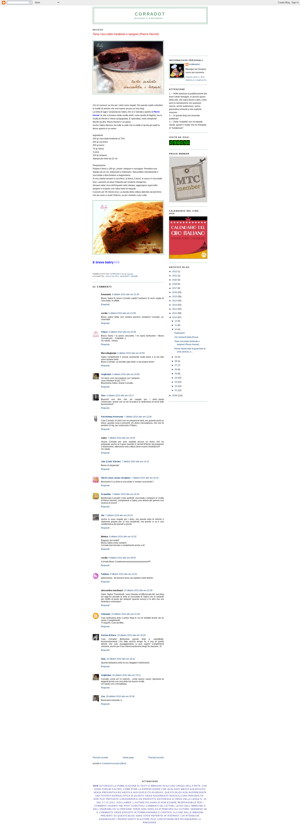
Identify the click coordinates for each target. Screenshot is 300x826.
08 (176, 361)
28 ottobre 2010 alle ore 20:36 (120, 696)
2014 (175, 300)
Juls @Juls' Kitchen (111, 461)
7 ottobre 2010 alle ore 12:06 (138, 417)
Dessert (125, 276)
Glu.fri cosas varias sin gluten (115, 478)
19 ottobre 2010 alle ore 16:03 (131, 635)
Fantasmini (179, 333)
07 (176, 365)
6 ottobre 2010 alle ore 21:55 (125, 294)
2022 (175, 271)
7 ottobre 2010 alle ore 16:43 (125, 494)
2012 (175, 309)
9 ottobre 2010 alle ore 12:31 (123, 574)
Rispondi (105, 304)
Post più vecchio (156, 757)
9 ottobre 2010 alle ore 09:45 (122, 558)
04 (176, 378)
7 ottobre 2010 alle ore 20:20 (119, 515)
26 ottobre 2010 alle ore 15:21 (126, 675)
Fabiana (105, 574)
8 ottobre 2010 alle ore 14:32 (122, 536)
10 (176, 329)
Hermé (134, 276)
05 (176, 373)
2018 (175, 284)
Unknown (105, 614)
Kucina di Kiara (108, 635)
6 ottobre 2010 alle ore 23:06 (126, 374)
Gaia (103, 659)
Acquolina (106, 494)
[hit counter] (179, 144)
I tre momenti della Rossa (186, 337)
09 (176, 357)
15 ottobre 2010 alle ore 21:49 (125, 614)
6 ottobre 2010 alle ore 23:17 (120, 395)
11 (176, 325)
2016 (175, 292)
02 (176, 386)
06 (176, 369)
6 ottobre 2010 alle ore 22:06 (122, 332)
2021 (175, 275)
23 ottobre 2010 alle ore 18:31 (121, 659)
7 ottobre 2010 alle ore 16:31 (145, 478)
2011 (175, 313)
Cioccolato (112, 276)
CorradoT (150, 14)
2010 (175, 317)
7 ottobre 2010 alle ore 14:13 (135, 461)
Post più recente (100, 757)
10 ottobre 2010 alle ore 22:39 (138, 590)
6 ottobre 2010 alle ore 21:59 (122, 313)
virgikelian (106, 374)
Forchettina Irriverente (112, 417)
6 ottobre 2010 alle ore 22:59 (131, 353)
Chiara (104, 332)
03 (176, 382)
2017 (175, 288)
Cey (103, 696)
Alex (103, 395)
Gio (102, 515)
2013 (175, 305)
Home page (128, 757)
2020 (175, 280)
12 (176, 321)
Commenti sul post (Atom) (114, 763)
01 (176, 390)
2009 (175, 395)
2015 (175, 296)
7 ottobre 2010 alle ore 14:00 (121, 438)
